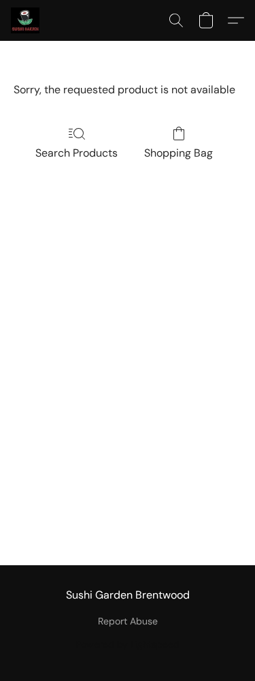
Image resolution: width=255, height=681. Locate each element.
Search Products (76, 153)
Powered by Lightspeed (127, 644)
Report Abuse (128, 621)
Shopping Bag (178, 153)
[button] (26, 20)
